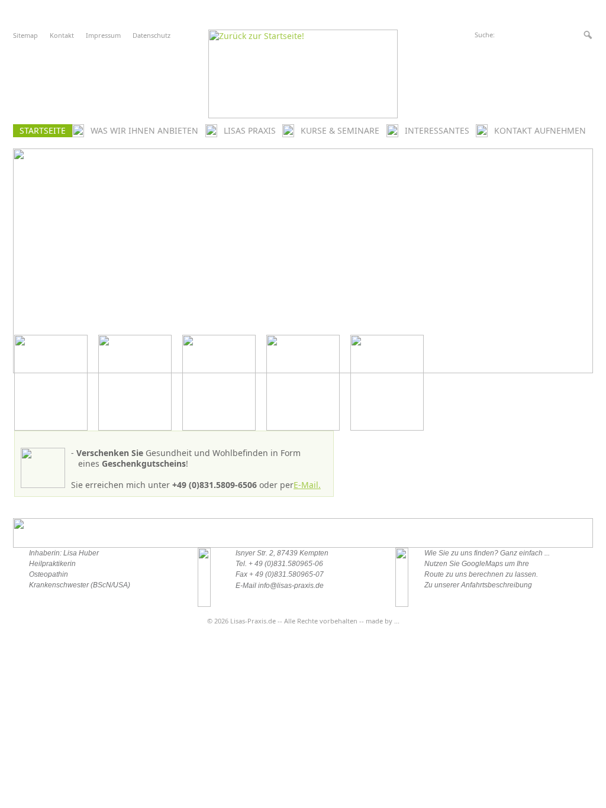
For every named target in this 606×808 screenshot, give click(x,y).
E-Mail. (307, 484)
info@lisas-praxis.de (291, 585)
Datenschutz (151, 35)
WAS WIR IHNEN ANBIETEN (144, 130)
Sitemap (25, 35)
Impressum (103, 35)
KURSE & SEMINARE (340, 130)
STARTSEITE (43, 130)
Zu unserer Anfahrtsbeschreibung (478, 585)
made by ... (382, 620)
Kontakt (62, 35)
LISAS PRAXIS (250, 130)
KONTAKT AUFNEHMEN (540, 130)
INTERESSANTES (437, 130)
